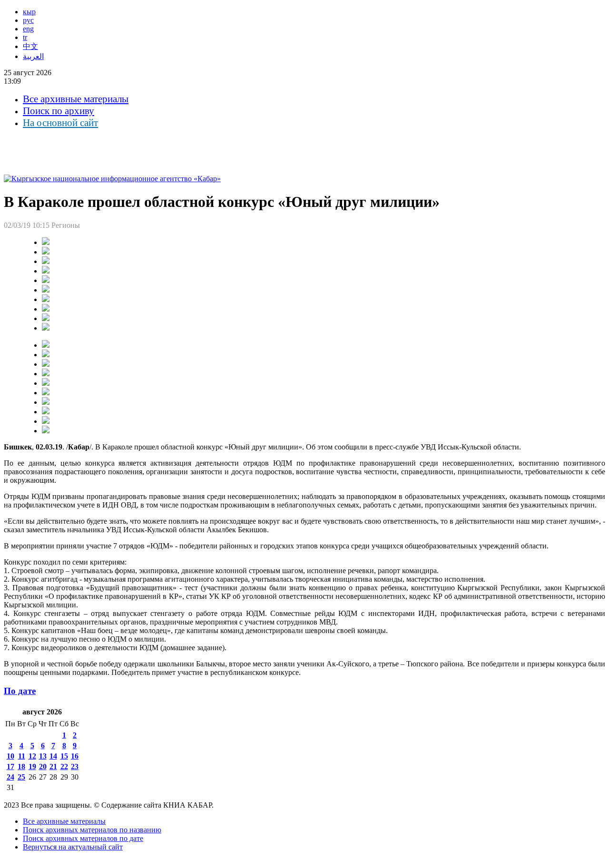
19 (32, 766)
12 (32, 756)
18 (21, 766)
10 (10, 756)
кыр (29, 12)
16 (75, 756)
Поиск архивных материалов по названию (92, 830)
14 (53, 756)
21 (53, 766)
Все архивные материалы (75, 99)
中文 (30, 46)
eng (28, 29)
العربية (33, 56)
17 (10, 766)
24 (10, 777)
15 (64, 756)
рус (28, 20)
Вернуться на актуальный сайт (73, 847)
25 (21, 777)
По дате (20, 691)
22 (64, 766)
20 (43, 766)
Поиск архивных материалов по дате (83, 838)
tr (25, 37)
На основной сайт (60, 122)
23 (75, 766)
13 (43, 756)
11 (21, 756)
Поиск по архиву (58, 111)
